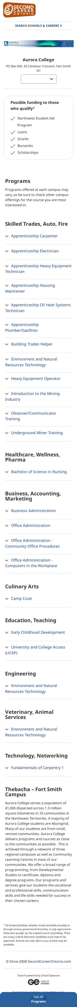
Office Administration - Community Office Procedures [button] (32, 543)
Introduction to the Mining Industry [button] (32, 396)
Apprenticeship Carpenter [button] (34, 235)
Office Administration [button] (30, 525)
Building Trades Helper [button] (31, 344)
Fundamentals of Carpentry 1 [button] (37, 767)
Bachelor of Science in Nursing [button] (38, 471)
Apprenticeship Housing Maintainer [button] (30, 288)
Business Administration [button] (33, 510)
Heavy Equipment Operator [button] (35, 378)
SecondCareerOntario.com (49, 961)
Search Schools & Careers (37, 26)
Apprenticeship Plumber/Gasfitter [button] (22, 327)
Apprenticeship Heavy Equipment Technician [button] (38, 268)
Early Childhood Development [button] (37, 632)
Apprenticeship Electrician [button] (34, 250)
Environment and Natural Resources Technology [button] (31, 361)
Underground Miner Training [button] (36, 432)
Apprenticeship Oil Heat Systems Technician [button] (38, 307)
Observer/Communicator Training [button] (30, 416)
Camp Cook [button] (21, 598)
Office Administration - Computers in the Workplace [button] (31, 562)
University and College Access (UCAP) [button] (35, 650)
